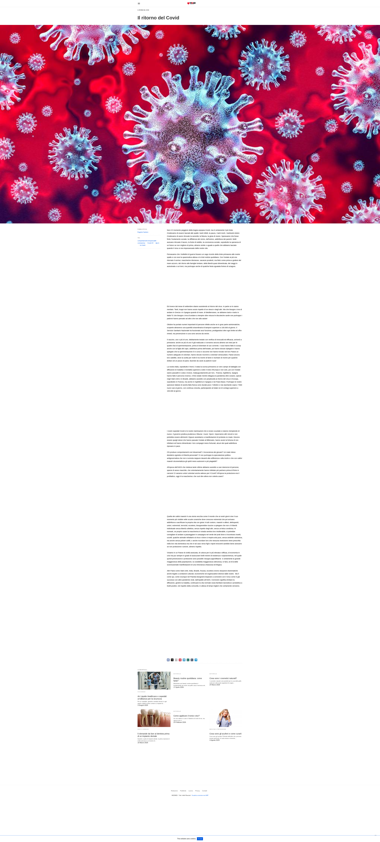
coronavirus (141, 243)
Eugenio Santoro (143, 232)
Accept (200, 839)
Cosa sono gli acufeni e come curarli (225, 734)
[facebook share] (168, 660)
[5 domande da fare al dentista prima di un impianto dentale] (154, 718)
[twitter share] (172, 660)
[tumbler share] (192, 660)
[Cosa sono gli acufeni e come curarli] (225, 718)
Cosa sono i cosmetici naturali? (223, 678)
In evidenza (142, 691)
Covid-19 (150, 243)
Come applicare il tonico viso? (186, 716)
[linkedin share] (184, 660)
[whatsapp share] (188, 660)
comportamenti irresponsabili (147, 241)
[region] (204, 287)
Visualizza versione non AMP (200, 795)
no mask (142, 245)
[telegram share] (196, 660)
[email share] (176, 660)
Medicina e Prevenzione (217, 729)
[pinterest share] (180, 660)
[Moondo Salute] (191, 3)
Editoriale (177, 673)
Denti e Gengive (143, 729)
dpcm (157, 243)
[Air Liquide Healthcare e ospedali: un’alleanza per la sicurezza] (154, 680)
